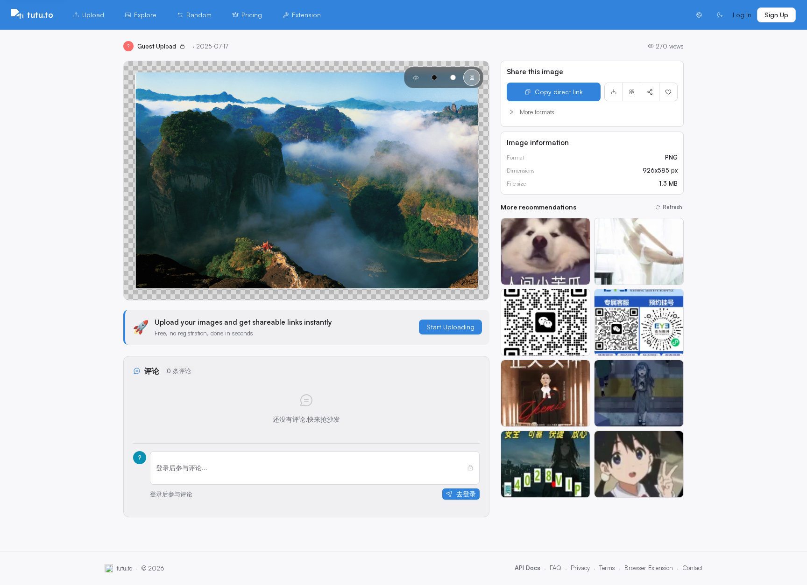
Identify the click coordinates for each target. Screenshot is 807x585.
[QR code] (632, 92)
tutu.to (40, 14)
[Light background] (453, 77)
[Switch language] (699, 14)
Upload (93, 15)
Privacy (580, 567)
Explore (145, 15)
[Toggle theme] (719, 14)
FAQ (555, 567)
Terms (607, 567)
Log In (742, 15)
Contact (692, 567)
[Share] (650, 92)
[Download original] (613, 92)
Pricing (251, 15)
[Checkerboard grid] (471, 77)
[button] (592, 112)
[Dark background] (434, 77)
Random (199, 15)
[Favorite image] (668, 92)
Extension (306, 15)
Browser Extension (648, 567)
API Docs (527, 567)
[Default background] (415, 77)
